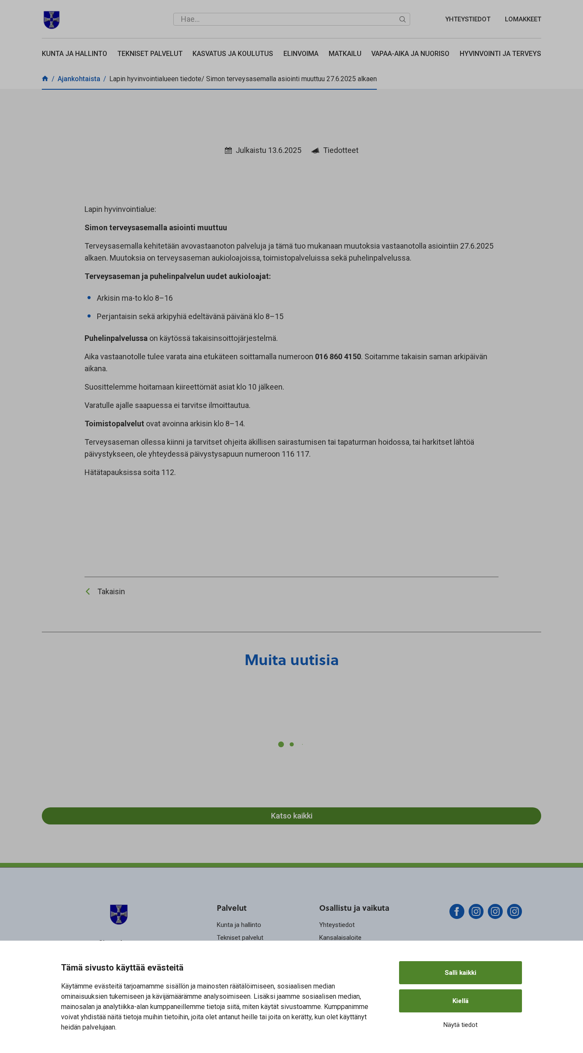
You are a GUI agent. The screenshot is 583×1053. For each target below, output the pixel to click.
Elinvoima (300, 54)
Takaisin (111, 591)
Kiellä (460, 1001)
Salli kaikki (460, 973)
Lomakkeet (523, 19)
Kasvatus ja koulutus (232, 54)
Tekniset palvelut (150, 54)
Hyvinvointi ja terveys (500, 54)
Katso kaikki (291, 815)
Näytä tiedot (460, 1025)
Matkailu (345, 54)
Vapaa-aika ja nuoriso (410, 54)
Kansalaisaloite (340, 938)
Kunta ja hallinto (74, 54)
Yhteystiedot (467, 19)
